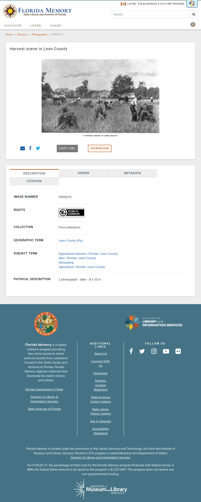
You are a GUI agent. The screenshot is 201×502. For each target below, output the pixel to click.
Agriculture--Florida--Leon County (82, 267)
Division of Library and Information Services (100, 457)
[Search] (194, 14)
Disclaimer (100, 373)
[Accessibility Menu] (193, 24)
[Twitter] (142, 351)
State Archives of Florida (44, 409)
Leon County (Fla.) (71, 240)
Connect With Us (100, 363)
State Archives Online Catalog (100, 399)
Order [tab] (83, 173)
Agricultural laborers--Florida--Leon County (88, 254)
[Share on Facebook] (30, 149)
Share (55, 25)
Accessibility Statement (100, 431)
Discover (13, 25)
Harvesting (66, 262)
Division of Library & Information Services (44, 399)
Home (9, 34)
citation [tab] (34, 181)
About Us (100, 353)
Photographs (39, 34)
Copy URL (67, 148)
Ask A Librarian (100, 421)
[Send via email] (23, 149)
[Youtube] (166, 351)
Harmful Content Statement (101, 385)
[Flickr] (178, 351)
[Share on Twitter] (38, 149)
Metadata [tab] (132, 173)
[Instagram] (154, 351)
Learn (35, 25)
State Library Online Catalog (100, 411)
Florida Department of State (44, 389)
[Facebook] (131, 351)
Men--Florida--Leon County (77, 258)
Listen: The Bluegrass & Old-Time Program (156, 4)
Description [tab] (34, 173)
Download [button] (100, 148)
